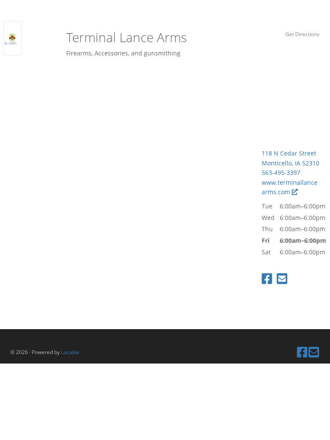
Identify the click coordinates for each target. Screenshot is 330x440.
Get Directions (302, 34)
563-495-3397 (281, 172)
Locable (70, 351)
